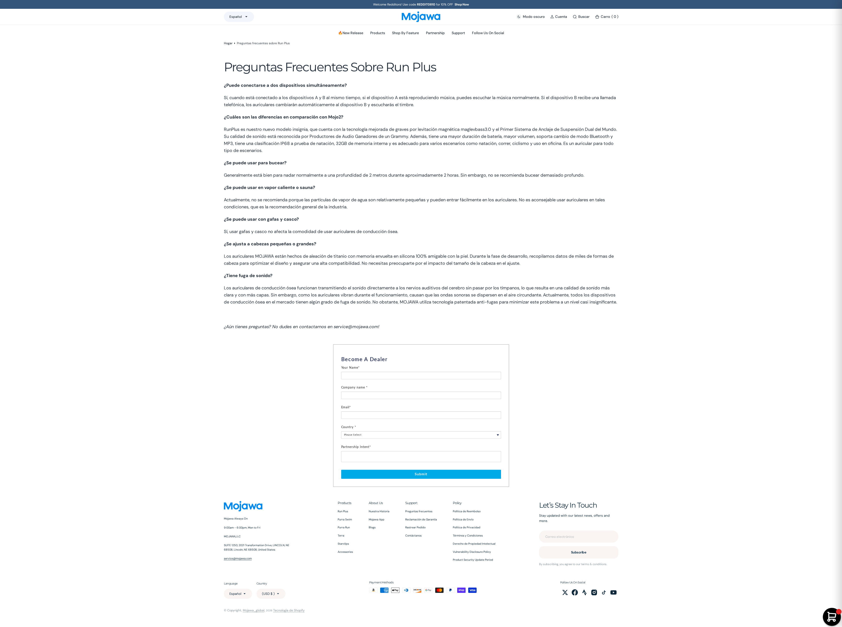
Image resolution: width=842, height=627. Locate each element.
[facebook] (575, 592)
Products (377, 33)
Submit (421, 474)
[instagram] (594, 592)
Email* (346, 407)
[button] (558, 17)
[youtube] (613, 592)
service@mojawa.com (238, 558)
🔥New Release (350, 33)
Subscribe (578, 552)
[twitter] (565, 592)
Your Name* (350, 367)
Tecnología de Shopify (289, 610)
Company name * (354, 387)
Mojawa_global (253, 610)
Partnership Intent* (356, 447)
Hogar (228, 43)
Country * (348, 427)
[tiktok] (604, 592)
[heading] (421, 360)
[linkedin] (584, 592)
